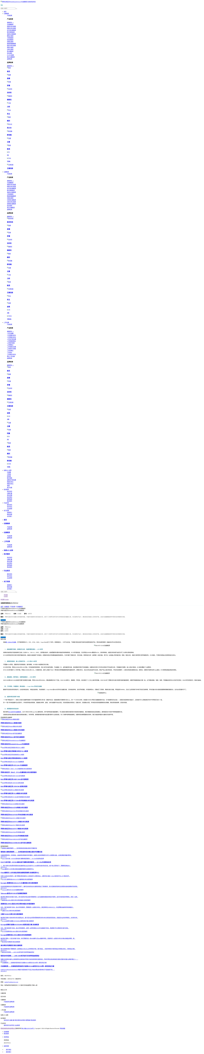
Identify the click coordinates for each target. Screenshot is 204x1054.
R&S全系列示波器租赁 (14, 712)
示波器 (9, 472)
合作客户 (9, 516)
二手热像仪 (10, 350)
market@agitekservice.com (11, 982)
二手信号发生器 (11, 339)
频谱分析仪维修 (11, 26)
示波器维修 (10, 24)
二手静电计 (10, 345)
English (7, 599)
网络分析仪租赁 (11, 186)
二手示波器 (10, 333)
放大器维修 (10, 51)
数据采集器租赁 (11, 196)
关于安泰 (6, 510)
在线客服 (6, 1031)
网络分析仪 (10, 483)
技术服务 (6, 489)
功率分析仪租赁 (11, 201)
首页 (5, 11)
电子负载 (9, 487)
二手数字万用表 (11, 348)
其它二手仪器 (11, 356)
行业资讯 (6, 503)
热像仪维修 (10, 41)
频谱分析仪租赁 (11, 184)
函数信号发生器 (11, 480)
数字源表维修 (11, 32)
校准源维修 (10, 39)
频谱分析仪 (10, 481)
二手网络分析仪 (11, 337)
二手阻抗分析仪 (11, 354)
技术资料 (9, 497)
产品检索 (9, 15)
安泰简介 (9, 512)
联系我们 (8, 1052)
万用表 (9, 474)
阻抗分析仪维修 (11, 45)
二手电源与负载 (11, 346)
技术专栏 (9, 506)
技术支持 (9, 491)
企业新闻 (9, 508)
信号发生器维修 (11, 30)
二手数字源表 (11, 343)
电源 (8, 485)
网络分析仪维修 (11, 28)
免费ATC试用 (7, 470)
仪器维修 (6, 13)
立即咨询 (3, 620)
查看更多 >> (10, 22)
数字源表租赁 (11, 190)
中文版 (2, 599)
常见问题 (9, 495)
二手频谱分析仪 (11, 335)
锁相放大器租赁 (11, 203)
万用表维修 (10, 38)
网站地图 (62, 1028)
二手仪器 (6, 322)
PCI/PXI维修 (10, 55)
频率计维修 (10, 47)
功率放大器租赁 (11, 200)
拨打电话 (8, 1049)
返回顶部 (6, 1046)
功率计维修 (10, 49)
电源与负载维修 (11, 34)
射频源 (9, 476)
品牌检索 (9, 59)
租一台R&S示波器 (11, 642)
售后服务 (9, 501)
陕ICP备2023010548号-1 (28, 1028)
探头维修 (9, 53)
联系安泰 (9, 514)
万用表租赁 (10, 194)
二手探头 (9, 352)
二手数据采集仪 (11, 341)
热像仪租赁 (10, 198)
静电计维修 (10, 36)
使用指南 (9, 499)
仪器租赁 (6, 172)
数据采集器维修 (11, 43)
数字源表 (9, 478)
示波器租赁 (10, 182)
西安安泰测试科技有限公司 (8, 1028)
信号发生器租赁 (11, 188)
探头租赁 (9, 205)
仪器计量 (9, 493)
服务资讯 (9, 504)
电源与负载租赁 (11, 192)
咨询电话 (6, 1037)
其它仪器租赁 (11, 207)
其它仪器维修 (11, 57)
